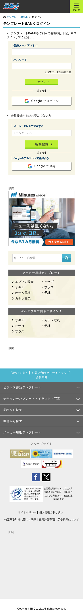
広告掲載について (68, 519)
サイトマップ (60, 372)
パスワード (20, 59)
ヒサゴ (49, 281)
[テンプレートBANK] (11, 6)
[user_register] (41, 144)
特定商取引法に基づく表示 (20, 519)
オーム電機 (23, 293)
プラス (49, 287)
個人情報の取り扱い (51, 512)
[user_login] (41, 82)
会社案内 (41, 377)
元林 (47, 293)
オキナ (19, 287)
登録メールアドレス (26, 45)
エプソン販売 (24, 281)
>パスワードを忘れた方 (58, 72)
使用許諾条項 (47, 519)
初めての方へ (19, 372)
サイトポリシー (27, 512)
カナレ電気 (23, 298)
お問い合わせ (40, 372)
